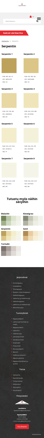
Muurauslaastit (18, 349)
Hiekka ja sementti (19, 355)
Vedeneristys (17, 334)
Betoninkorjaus (18, 308)
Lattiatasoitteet (18, 337)
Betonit (15, 352)
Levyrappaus (17, 286)
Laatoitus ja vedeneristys (21, 298)
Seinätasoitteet (18, 340)
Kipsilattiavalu (18, 378)
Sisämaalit (16, 343)
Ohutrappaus (17, 289)
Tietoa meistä (17, 381)
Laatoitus (16, 330)
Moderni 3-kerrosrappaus (21, 292)
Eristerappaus (18, 283)
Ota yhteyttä (17, 390)
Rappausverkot (18, 327)
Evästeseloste (36, 434)
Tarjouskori (17, 387)
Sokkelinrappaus (18, 295)
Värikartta (5, 41)
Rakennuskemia (18, 358)
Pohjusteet (17, 346)
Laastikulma (22, 7)
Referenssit (17, 384)
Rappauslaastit (18, 319)
